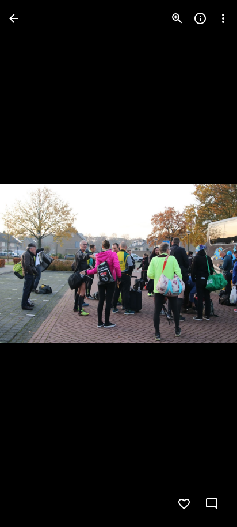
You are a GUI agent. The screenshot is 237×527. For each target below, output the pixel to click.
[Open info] (200, 18)
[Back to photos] (14, 18)
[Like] (184, 504)
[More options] (223, 18)
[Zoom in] (177, 18)
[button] (32, 264)
